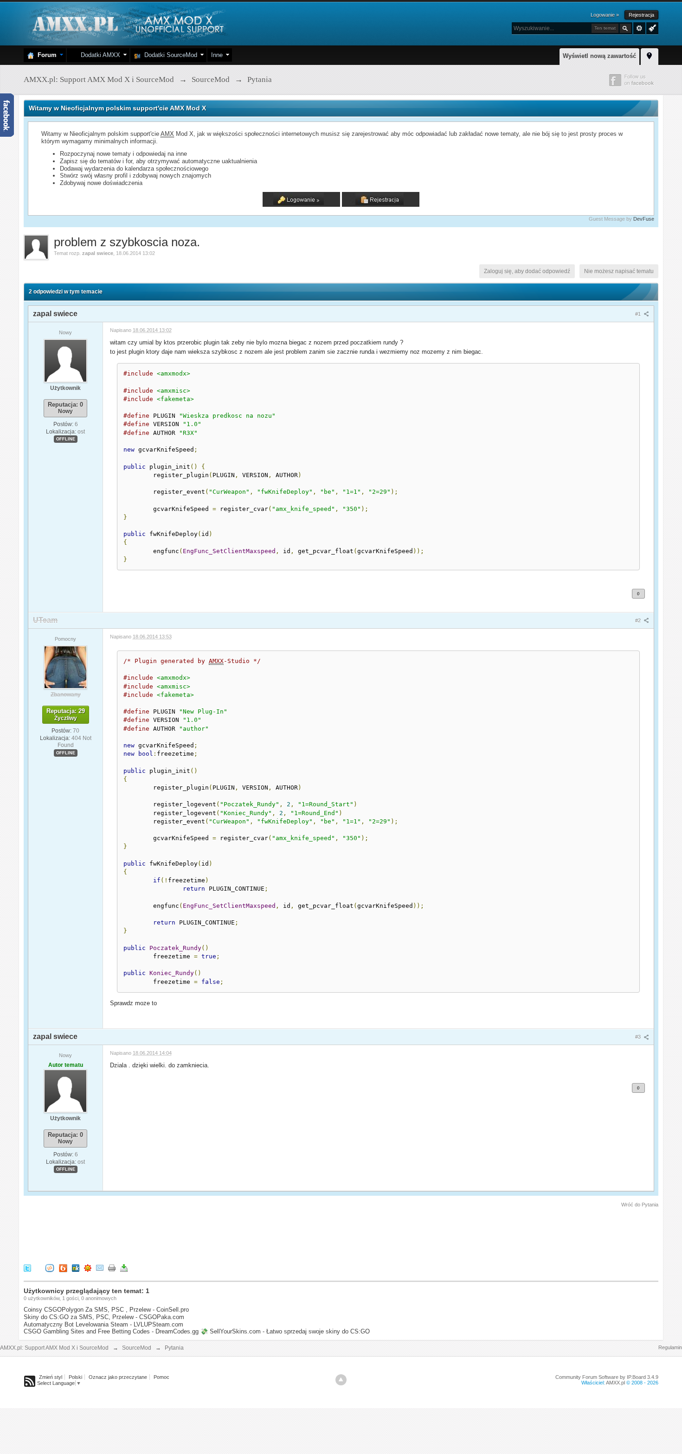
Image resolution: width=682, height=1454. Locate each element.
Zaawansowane (639, 28)
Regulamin (670, 1347)
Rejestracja (641, 15)
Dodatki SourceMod (169, 54)
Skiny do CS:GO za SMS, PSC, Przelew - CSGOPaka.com (104, 1317)
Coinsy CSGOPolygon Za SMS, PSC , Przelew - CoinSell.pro (106, 1309)
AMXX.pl (615, 1382)
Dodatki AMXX (98, 54)
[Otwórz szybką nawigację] (649, 55)
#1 (638, 314)
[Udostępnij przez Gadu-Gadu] (87, 1267)
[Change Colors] (651, 27)
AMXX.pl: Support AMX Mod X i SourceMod (54, 1348)
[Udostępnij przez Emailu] (99, 1267)
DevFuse (643, 219)
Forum (45, 54)
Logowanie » (605, 15)
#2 (638, 620)
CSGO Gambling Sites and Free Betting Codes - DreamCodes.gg (111, 1331)
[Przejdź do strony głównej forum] (127, 22)
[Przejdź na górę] (341, 1379)
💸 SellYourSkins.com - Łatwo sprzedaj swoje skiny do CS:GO (285, 1331)
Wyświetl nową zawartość (599, 55)
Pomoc (161, 1377)
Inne (217, 54)
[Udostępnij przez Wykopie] (49, 1267)
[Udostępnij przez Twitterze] (27, 1267)
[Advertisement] (192, 1234)
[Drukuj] (112, 1267)
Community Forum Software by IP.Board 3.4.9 (606, 1377)
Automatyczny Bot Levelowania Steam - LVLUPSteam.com (103, 1324)
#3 (638, 1036)
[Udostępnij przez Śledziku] (75, 1267)
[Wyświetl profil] (65, 360)
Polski (75, 1377)
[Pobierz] (124, 1267)
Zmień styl (50, 1377)
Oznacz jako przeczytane (118, 1377)
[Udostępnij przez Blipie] (63, 1267)
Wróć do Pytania (639, 1204)
